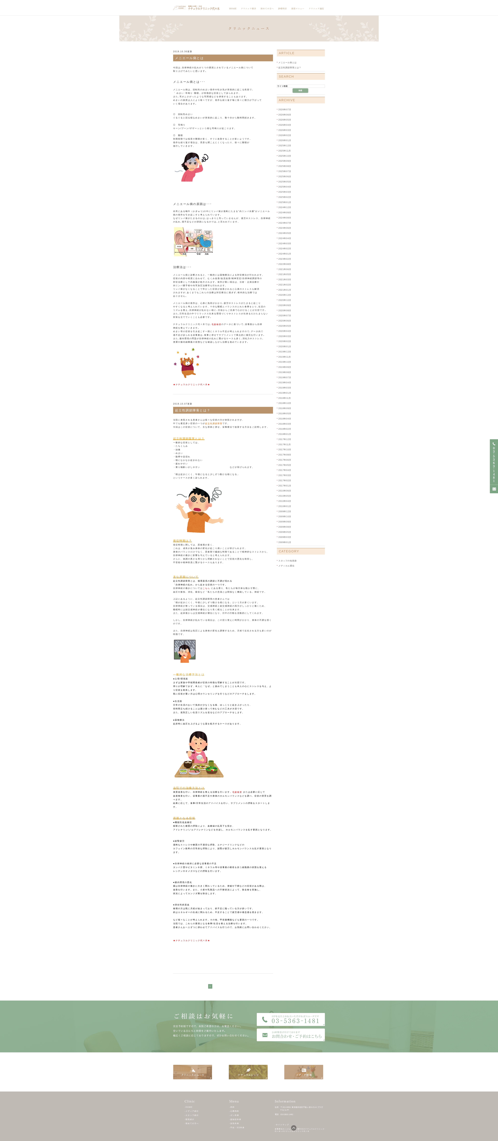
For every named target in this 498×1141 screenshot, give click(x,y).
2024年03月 (284, 243)
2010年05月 (284, 496)
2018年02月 (284, 429)
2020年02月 (284, 341)
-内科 (232, 1107)
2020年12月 (284, 295)
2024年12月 (284, 207)
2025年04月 (284, 187)
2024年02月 (284, 248)
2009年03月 (284, 537)
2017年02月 (284, 480)
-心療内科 (234, 1111)
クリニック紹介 (248, 9)
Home (233, 9)
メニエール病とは (189, 58)
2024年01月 (284, 254)
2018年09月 (284, 408)
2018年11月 (284, 398)
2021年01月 (284, 290)
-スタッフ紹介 (192, 1115)
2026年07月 (284, 109)
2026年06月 (284, 115)
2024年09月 (284, 212)
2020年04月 (284, 331)
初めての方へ (267, 9)
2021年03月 (284, 279)
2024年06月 (284, 228)
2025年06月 (284, 176)
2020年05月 (284, 326)
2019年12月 (284, 352)
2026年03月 (284, 130)
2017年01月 (284, 485)
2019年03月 (284, 388)
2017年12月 (284, 439)
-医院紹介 (189, 1119)
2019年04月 (284, 382)
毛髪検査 (216, 324)
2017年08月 (284, 455)
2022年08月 (284, 264)
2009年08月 (284, 527)
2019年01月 (284, 393)
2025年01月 (284, 202)
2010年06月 (284, 491)
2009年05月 (284, 532)
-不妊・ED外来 (237, 1127)
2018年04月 (284, 419)
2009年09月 (284, 522)
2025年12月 (284, 145)
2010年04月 (284, 501)
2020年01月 (284, 346)
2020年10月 (284, 300)
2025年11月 (284, 151)
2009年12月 (284, 511)
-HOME (189, 1107)
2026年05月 (284, 120)
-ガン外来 (234, 1115)
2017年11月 (284, 444)
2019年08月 (284, 372)
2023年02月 (284, 259)
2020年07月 (284, 315)
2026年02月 (284, 135)
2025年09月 (284, 161)
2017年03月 (284, 475)
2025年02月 (284, 197)
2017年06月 (284, 460)
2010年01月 (284, 506)
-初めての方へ (192, 1123)
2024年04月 (284, 238)
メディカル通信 (286, 566)
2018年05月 (284, 413)
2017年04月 (284, 470)
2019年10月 (284, 362)
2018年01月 (284, 434)
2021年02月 (284, 285)
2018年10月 (284, 403)
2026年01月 (284, 140)
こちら (206, 588)
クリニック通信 (316, 9)
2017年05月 (284, 465)
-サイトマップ (282, 1125)
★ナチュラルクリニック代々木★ (191, 385)
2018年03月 (284, 424)
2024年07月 (284, 223)
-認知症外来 (235, 1119)
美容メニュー (297, 9)
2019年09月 (284, 367)
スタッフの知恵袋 (287, 560)
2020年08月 (284, 310)
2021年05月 (284, 274)
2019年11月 (284, 357)
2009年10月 (284, 516)
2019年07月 (284, 377)
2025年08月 (284, 166)
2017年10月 (284, 449)
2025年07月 (284, 171)
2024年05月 (284, 233)
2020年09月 (284, 305)
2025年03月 (284, 192)
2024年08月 (284, 218)
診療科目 (282, 9)
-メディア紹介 (192, 1111)
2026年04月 (284, 125)
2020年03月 (284, 336)
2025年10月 (284, 156)
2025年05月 (284, 181)
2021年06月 (284, 269)
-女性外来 (234, 1123)
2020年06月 (284, 321)
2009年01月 (284, 542)
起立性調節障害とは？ (192, 410)
